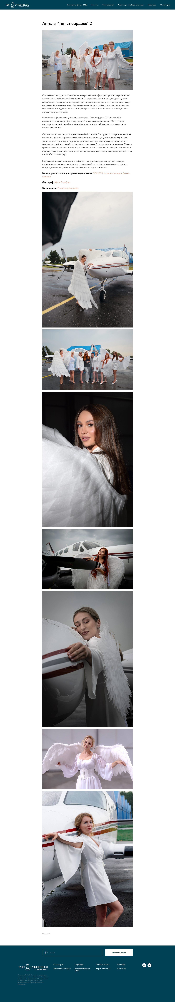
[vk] (144, 967)
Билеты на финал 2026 (77, 5)
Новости (94, 5)
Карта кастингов (103, 968)
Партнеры (152, 5)
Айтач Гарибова (62, 182)
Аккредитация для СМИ (82, 969)
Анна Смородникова (68, 188)
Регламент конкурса (62, 968)
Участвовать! (108, 5)
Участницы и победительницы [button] (131, 5)
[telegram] (149, 967)
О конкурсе (58, 964)
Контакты (121, 968)
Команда (121, 964)
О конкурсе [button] (165, 5)
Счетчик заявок (102, 964)
